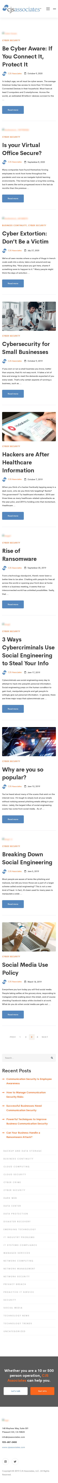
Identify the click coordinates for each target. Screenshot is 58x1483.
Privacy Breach (15, 1284)
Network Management (19, 1268)
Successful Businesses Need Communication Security (24, 1108)
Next (45, 1037)
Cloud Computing (17, 1166)
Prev (13, 1037)
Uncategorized (15, 1331)
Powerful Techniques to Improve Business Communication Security (27, 1121)
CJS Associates (14, 73)
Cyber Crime (12, 1182)
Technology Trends (18, 1323)
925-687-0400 (9, 1442)
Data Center (12, 1206)
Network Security (17, 1276)
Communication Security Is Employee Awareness (29, 1081)
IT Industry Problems (19, 1237)
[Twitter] (15, 1461)
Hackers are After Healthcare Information (25, 462)
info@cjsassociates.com (13, 1437)
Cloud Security (15, 1174)
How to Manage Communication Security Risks (26, 1094)
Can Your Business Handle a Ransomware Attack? (23, 1135)
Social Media (13, 1308)
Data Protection (16, 1213)
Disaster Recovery (17, 1221)
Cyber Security (11, 40)
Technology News (17, 1315)
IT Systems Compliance (20, 1245)
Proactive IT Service (19, 1292)
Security (10, 1300)
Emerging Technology (20, 1229)
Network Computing (19, 1261)
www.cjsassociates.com (13, 1447)
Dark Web (10, 1198)
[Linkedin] (5, 1461)
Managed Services (17, 1253)
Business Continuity (14, 225)
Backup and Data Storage (23, 1151)
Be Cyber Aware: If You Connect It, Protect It (27, 56)
